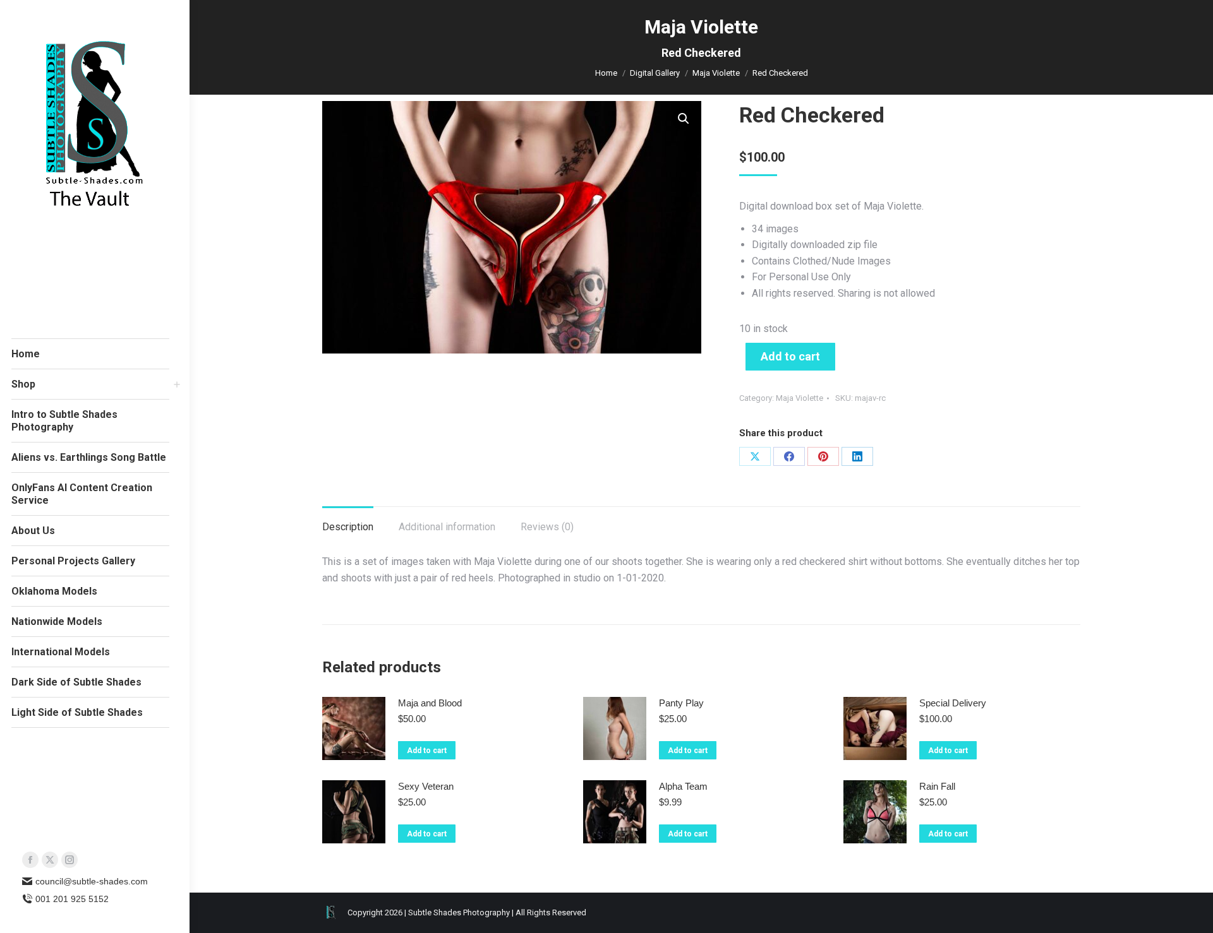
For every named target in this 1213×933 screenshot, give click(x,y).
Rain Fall (937, 786)
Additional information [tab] (447, 527)
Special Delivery (952, 703)
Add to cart (790, 356)
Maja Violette (799, 398)
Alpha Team (683, 786)
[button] (683, 118)
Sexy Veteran (426, 786)
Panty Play (681, 703)
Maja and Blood (430, 703)
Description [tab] (347, 527)
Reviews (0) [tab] (547, 527)
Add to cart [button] (427, 750)
